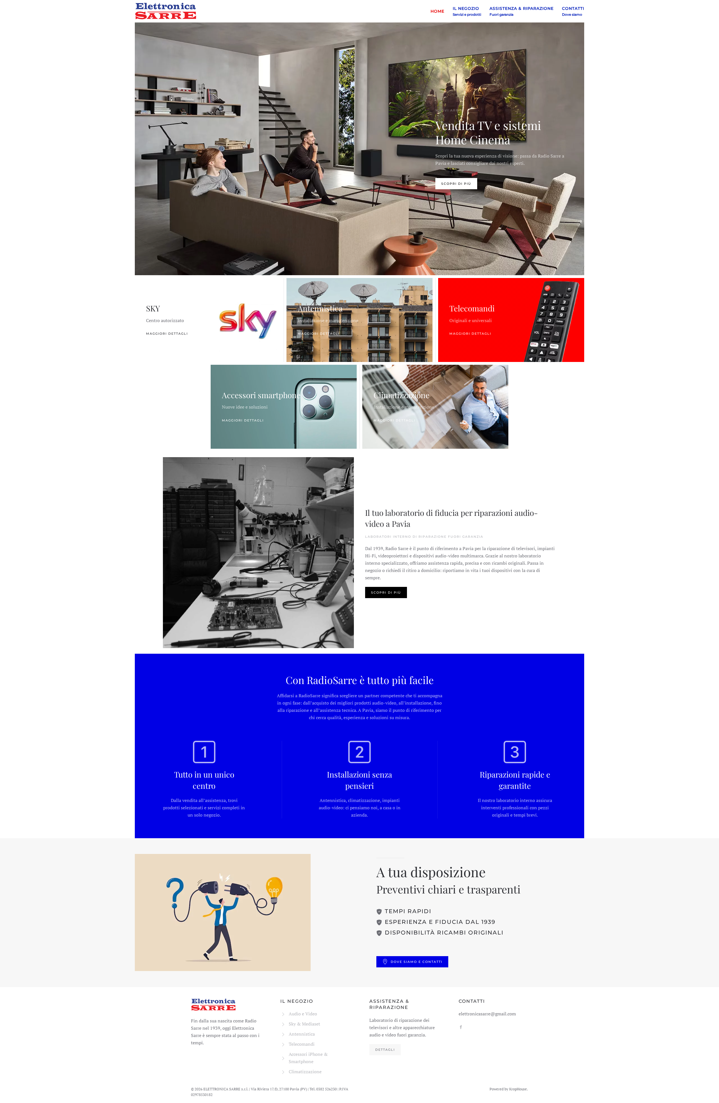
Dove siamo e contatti (416, 962)
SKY (153, 308)
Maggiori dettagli (167, 334)
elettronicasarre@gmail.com (487, 1014)
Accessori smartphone (261, 395)
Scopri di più (456, 184)
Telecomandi (472, 308)
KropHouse (518, 1088)
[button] (467, 11)
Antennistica (320, 308)
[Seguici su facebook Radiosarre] (461, 1027)
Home (437, 11)
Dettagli (385, 1050)
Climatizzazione (401, 395)
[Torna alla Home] (166, 11)
